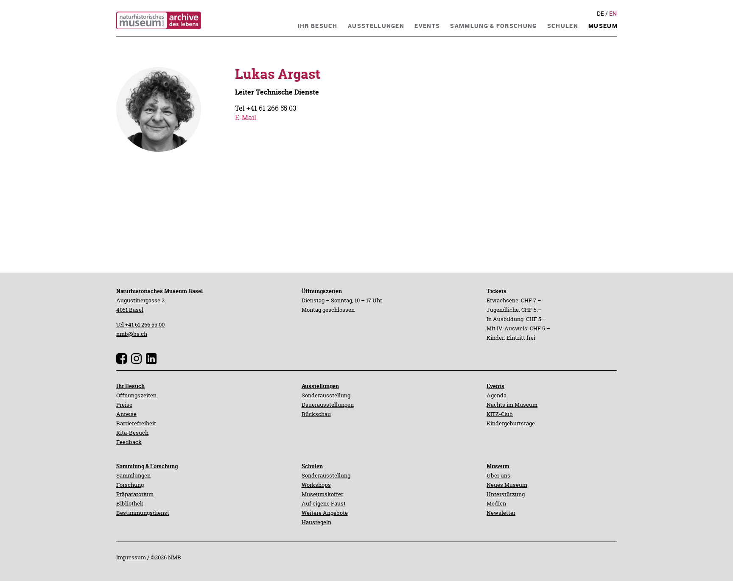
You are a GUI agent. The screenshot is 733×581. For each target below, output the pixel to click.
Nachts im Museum (512, 404)
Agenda (496, 395)
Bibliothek (129, 503)
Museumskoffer (322, 494)
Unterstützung (506, 494)
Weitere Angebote (325, 513)
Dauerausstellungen (328, 404)
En (613, 13)
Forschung (130, 485)
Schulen (312, 466)
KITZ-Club (500, 414)
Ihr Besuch (130, 386)
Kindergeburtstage (511, 423)
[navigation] (318, 25)
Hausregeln (316, 522)
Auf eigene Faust (324, 503)
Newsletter (501, 513)
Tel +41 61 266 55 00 (140, 324)
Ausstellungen (320, 386)
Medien (496, 503)
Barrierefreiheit (136, 423)
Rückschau (316, 414)
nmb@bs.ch (131, 334)
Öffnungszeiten (136, 395)
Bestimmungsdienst (142, 513)
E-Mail (245, 117)
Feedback (129, 442)
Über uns (498, 475)
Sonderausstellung (326, 395)
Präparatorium (135, 494)
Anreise (126, 414)
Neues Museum (507, 485)
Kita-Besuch (132, 432)
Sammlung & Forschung (147, 466)
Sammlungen (133, 475)
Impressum (131, 557)
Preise (124, 404)
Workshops (316, 485)
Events (495, 386)
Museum (498, 466)
